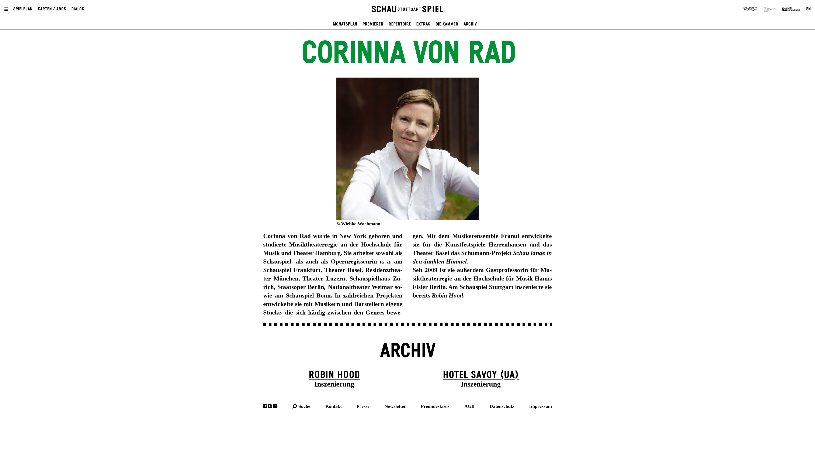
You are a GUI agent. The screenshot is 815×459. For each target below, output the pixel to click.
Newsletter (395, 406)
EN (808, 9)
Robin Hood (334, 375)
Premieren (373, 24)
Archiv (470, 24)
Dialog (77, 9)
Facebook (265, 406)
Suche (304, 406)
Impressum (540, 406)
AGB (469, 406)
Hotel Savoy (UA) (481, 375)
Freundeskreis (435, 406)
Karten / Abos (52, 9)
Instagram (270, 406)
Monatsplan (345, 24)
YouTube (275, 406)
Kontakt (333, 406)
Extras (423, 24)
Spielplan (22, 9)
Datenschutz (502, 406)
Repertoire (400, 24)
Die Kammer (447, 24)
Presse (363, 406)
